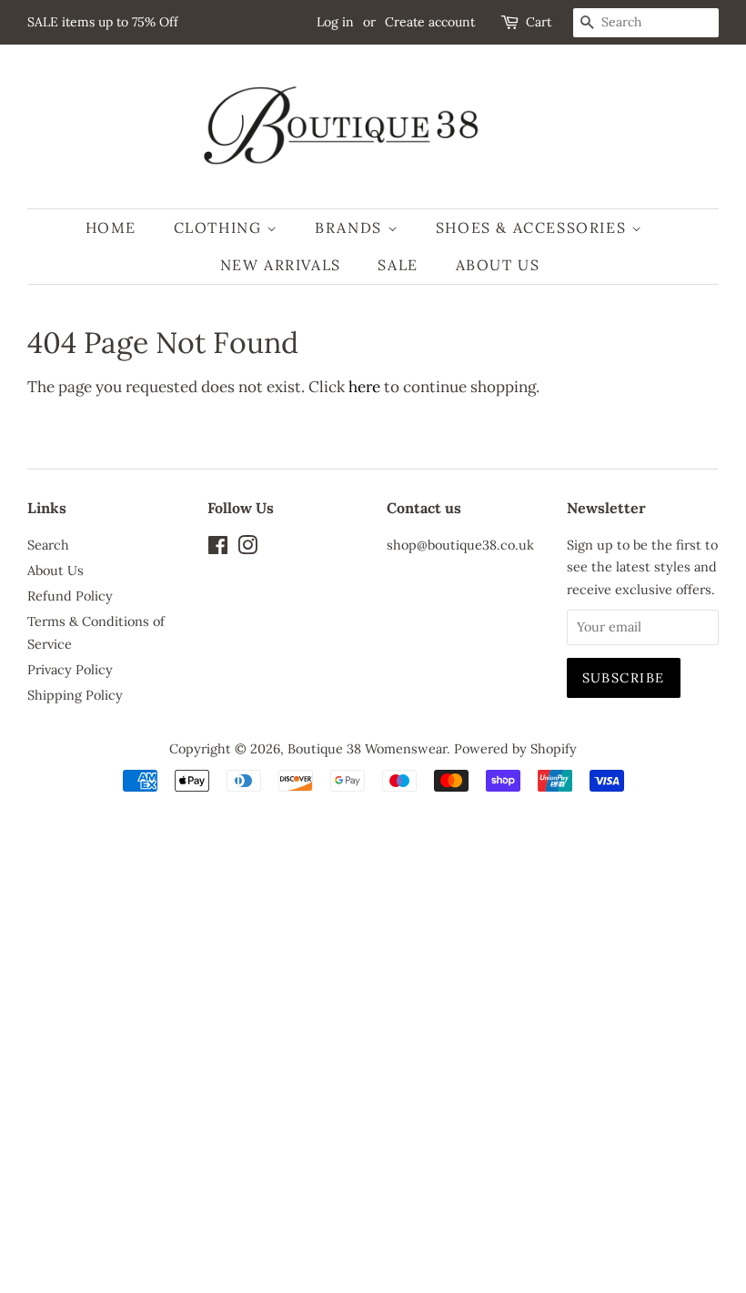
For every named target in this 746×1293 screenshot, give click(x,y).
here (364, 387)
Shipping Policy (75, 694)
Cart (538, 22)
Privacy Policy (70, 669)
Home (111, 227)
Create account (430, 22)
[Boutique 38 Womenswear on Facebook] (217, 548)
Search (48, 544)
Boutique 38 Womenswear (367, 748)
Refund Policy (70, 595)
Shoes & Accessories (533, 227)
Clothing (220, 227)
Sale (398, 265)
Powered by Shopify (515, 748)
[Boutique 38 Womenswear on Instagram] (247, 548)
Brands (351, 227)
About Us (498, 265)
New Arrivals (280, 265)
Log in (335, 22)
